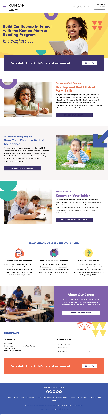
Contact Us (16, 397)
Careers (9, 397)
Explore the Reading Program (22, 168)
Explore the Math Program (74, 115)
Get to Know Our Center (81, 313)
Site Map (54, 400)
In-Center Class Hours (65, 344)
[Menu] (5, 7)
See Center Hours (99, 9)
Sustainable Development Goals (45, 397)
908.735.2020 (101, 5)
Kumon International (61, 397)
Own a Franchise (82, 397)
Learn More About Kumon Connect (74, 220)
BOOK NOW (89, 63)
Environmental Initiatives (28, 397)
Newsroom (72, 397)
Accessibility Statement (95, 397)
